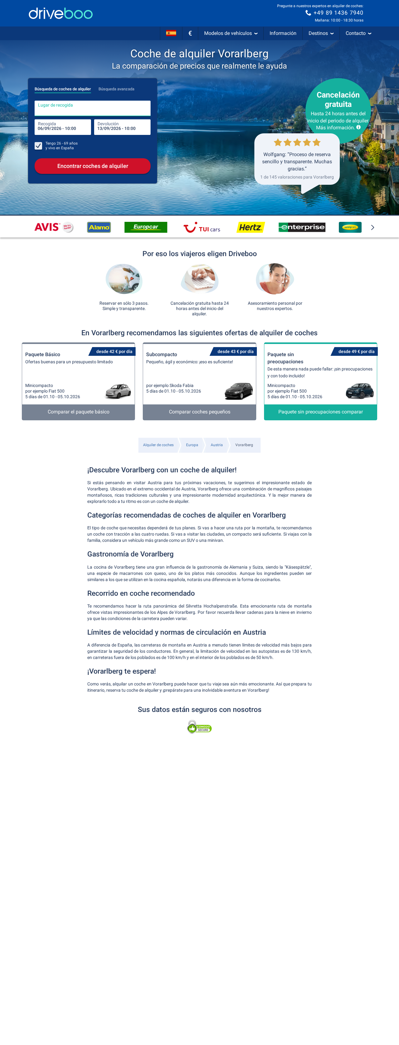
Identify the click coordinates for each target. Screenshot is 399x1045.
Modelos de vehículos (228, 33)
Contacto (356, 33)
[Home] (61, 13)
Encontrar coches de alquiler (92, 166)
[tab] (62, 87)
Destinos (318, 33)
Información (283, 33)
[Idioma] (171, 33)
